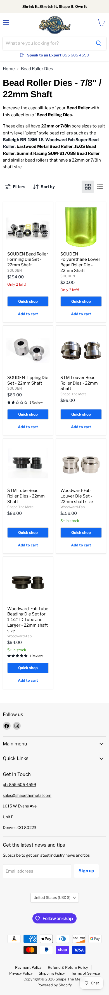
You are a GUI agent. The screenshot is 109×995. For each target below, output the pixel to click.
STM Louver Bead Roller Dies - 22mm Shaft (79, 383)
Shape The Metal (73, 394)
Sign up (86, 870)
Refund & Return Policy (68, 967)
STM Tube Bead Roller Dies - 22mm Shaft (26, 496)
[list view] (100, 187)
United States (52, 897)
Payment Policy (28, 967)
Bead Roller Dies (37, 69)
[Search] (98, 43)
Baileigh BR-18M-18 (23, 139)
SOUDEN (14, 270)
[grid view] (88, 187)
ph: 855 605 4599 (19, 784)
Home (9, 69)
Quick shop (28, 301)
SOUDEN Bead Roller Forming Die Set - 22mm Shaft (27, 259)
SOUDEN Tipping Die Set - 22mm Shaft (27, 380)
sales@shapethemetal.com (27, 795)
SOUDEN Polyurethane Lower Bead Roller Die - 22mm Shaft (80, 262)
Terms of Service (85, 973)
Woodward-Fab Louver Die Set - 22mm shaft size (76, 496)
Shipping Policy (52, 973)
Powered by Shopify (54, 985)
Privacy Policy (21, 973)
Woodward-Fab (72, 507)
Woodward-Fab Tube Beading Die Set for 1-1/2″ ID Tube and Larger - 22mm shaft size (27, 619)
